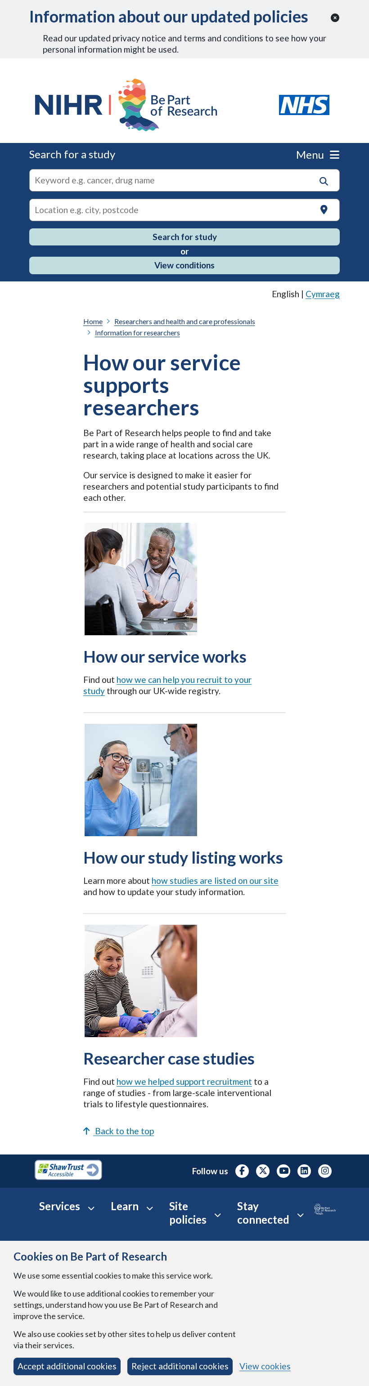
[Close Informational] (335, 18)
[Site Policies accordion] (217, 1215)
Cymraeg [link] (323, 294)
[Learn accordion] (149, 1208)
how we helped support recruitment (184, 1081)
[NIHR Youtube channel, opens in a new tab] (283, 1171)
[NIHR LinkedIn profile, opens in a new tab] (304, 1171)
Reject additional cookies (180, 1366)
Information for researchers (137, 332)
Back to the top (123, 1131)
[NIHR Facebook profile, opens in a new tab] (242, 1171)
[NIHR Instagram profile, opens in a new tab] (324, 1171)
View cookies (265, 1366)
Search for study (185, 237)
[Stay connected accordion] (300, 1215)
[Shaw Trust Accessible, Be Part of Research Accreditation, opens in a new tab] (68, 1171)
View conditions (184, 265)
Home (93, 321)
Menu (311, 154)
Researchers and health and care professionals (184, 321)
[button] (323, 181)
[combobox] (184, 180)
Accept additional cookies (67, 1366)
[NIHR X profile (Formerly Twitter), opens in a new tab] (262, 1171)
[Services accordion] (91, 1208)
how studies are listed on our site (215, 880)
